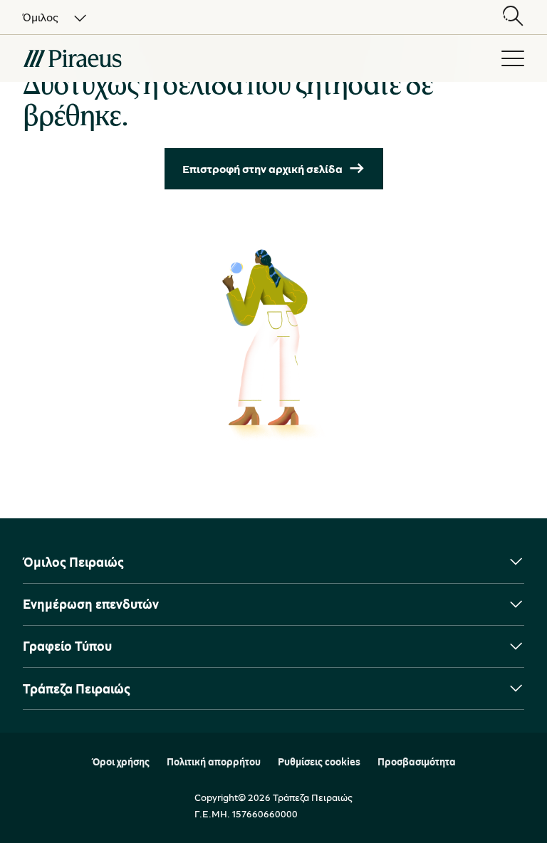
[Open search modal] (512, 17)
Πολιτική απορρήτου (214, 761)
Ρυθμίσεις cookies (319, 761)
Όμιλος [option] (40, 17)
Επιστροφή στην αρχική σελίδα (262, 169)
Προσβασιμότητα (416, 761)
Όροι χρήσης (121, 761)
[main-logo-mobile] (151, 58)
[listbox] (46, 17)
